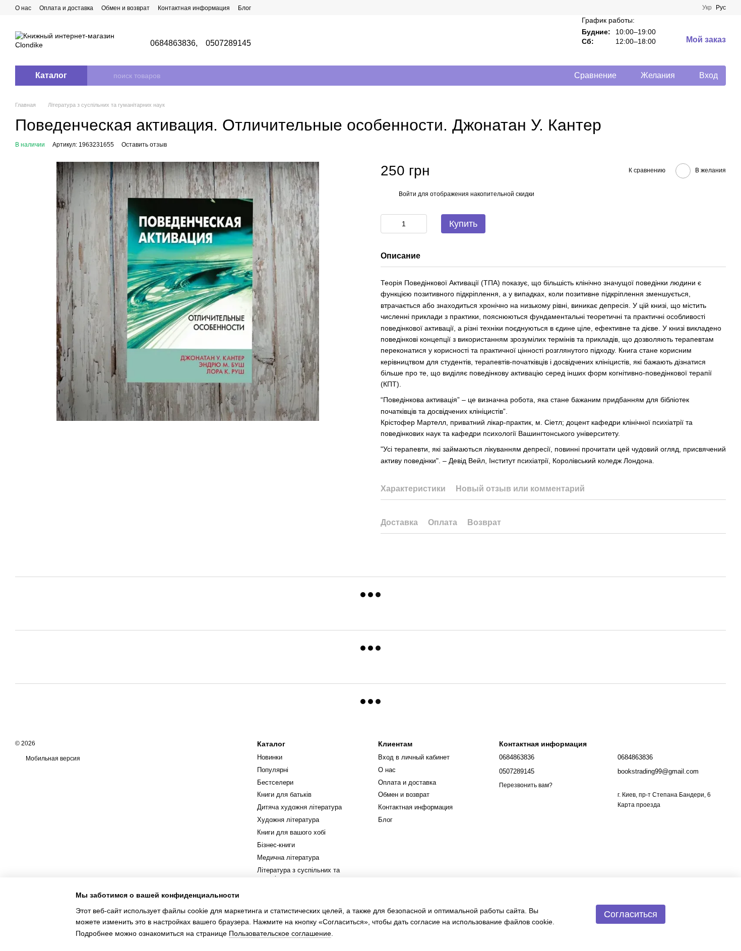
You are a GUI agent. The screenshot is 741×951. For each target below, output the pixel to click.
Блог (244, 8)
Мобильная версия (52, 758)
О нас (23, 8)
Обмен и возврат (125, 8)
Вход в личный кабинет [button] (414, 757)
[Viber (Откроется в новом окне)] (265, 8)
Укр (707, 8)
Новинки (269, 757)
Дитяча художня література (299, 807)
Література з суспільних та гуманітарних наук (298, 874)
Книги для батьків (284, 794)
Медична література (288, 857)
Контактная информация (194, 8)
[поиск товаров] (105, 76)
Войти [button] (407, 194)
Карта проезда (639, 804)
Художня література (288, 819)
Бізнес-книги (276, 845)
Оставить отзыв (144, 144)
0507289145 (228, 43)
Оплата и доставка (66, 8)
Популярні (272, 770)
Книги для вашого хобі (291, 832)
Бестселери (275, 782)
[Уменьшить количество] (388, 224)
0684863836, (174, 43)
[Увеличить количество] (419, 224)
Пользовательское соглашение (280, 933)
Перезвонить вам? (525, 785)
